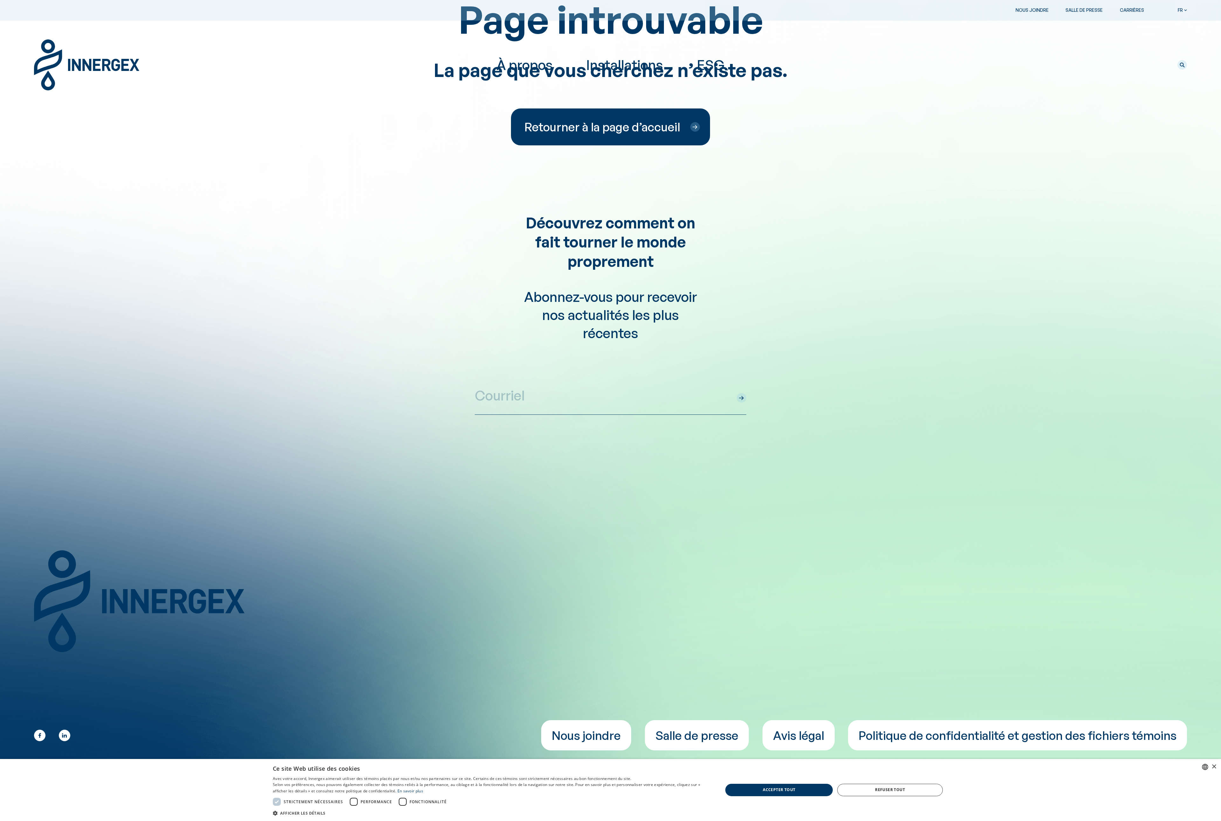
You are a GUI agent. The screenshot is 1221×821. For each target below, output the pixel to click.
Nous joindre (1032, 10)
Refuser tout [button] (890, 789)
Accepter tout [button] (779, 789)
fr (1180, 10)
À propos (524, 64)
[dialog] (610, 790)
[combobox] (1205, 767)
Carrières (1132, 10)
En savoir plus (410, 791)
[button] (1182, 65)
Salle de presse (1084, 10)
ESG (711, 64)
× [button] (1213, 766)
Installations (624, 64)
